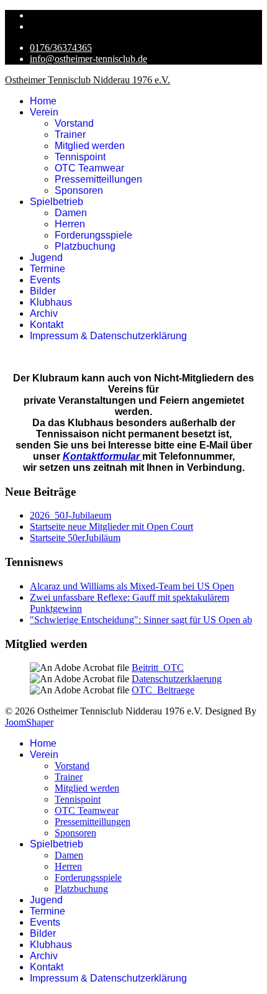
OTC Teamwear (89, 168)
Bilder (43, 291)
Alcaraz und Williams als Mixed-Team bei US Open (132, 586)
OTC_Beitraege (163, 690)
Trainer (70, 134)
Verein (44, 112)
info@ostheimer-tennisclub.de (88, 58)
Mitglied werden (90, 145)
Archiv (44, 313)
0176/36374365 (61, 47)
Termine (47, 268)
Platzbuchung (85, 246)
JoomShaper (29, 722)
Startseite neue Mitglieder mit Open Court (111, 526)
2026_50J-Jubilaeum (70, 515)
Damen (71, 212)
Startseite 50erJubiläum (75, 537)
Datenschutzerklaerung (177, 678)
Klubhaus (51, 302)
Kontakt (46, 324)
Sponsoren (79, 190)
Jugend (46, 257)
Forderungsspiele (93, 235)
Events (45, 280)
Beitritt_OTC (158, 667)
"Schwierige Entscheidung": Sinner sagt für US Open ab (141, 619)
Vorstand (74, 123)
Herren (70, 224)
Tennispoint (80, 157)
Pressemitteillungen (98, 179)
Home (43, 101)
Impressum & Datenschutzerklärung (108, 336)
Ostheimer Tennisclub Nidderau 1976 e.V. (87, 80)
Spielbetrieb (56, 201)
